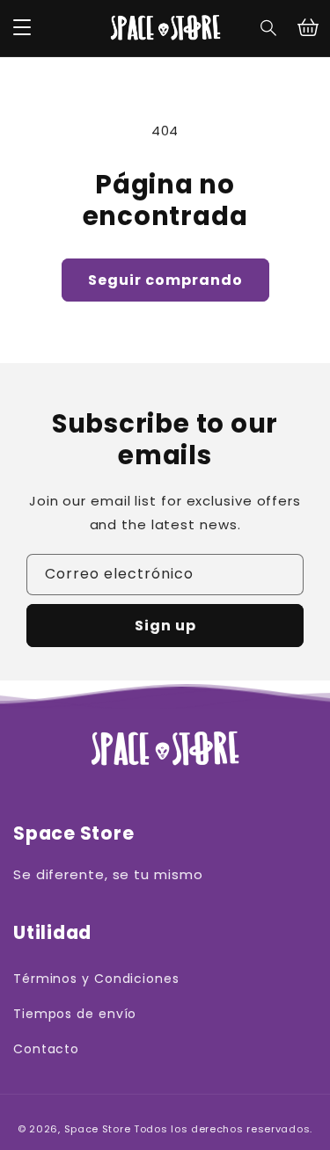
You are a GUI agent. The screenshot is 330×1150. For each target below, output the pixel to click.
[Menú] (22, 28)
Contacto (46, 1049)
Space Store (97, 1129)
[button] (269, 28)
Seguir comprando (165, 280)
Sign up (165, 625)
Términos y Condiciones (96, 978)
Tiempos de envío (74, 1014)
